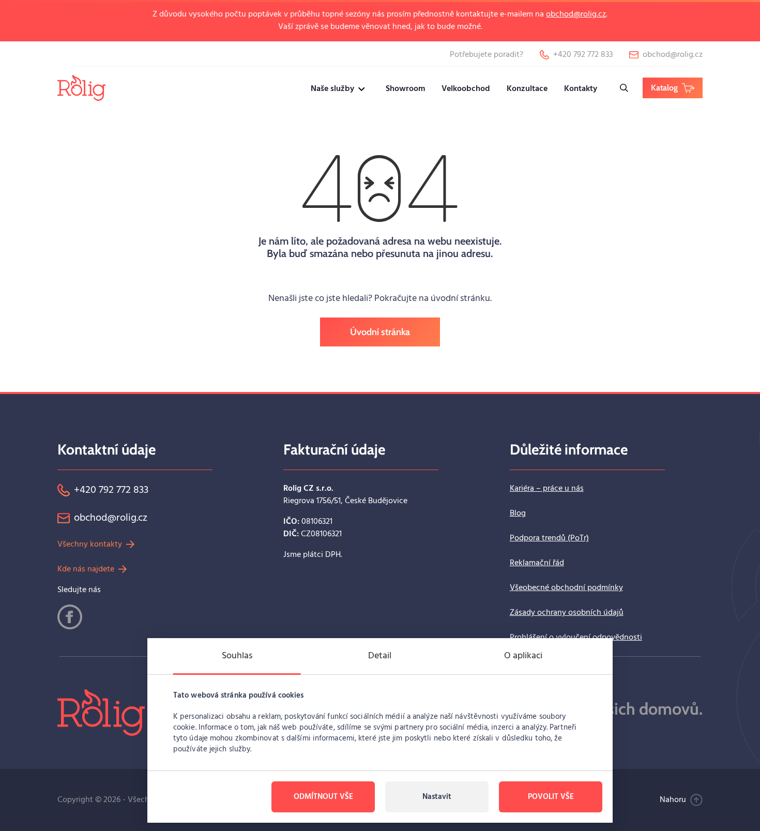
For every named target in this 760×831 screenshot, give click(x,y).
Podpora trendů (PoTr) (549, 538)
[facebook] (69, 617)
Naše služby (332, 89)
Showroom (405, 89)
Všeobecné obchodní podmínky (566, 588)
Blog (518, 513)
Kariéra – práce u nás (547, 488)
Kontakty (580, 89)
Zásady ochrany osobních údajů (567, 613)
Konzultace (527, 89)
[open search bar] (624, 88)
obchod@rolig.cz (576, 14)
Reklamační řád (537, 563)
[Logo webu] (81, 87)
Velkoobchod (466, 89)
